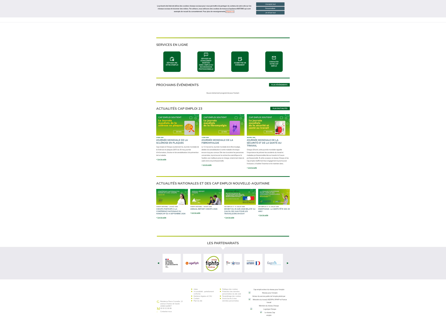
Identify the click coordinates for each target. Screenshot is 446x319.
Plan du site (198, 301)
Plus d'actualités (280, 108)
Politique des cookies (230, 289)
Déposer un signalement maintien (207, 61)
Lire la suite (161, 159)
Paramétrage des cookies (231, 296)
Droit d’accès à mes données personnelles (230, 299)
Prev (158, 263)
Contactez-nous (166, 311)
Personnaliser (270, 8)
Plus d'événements (279, 85)
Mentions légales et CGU (203, 296)
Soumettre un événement (241, 61)
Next (288, 263)
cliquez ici (230, 11)
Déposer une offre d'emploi (173, 61)
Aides (196, 289)
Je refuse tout (270, 13)
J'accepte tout (270, 4)
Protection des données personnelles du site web (231, 292)
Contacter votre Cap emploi (276, 61)
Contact (196, 298)
